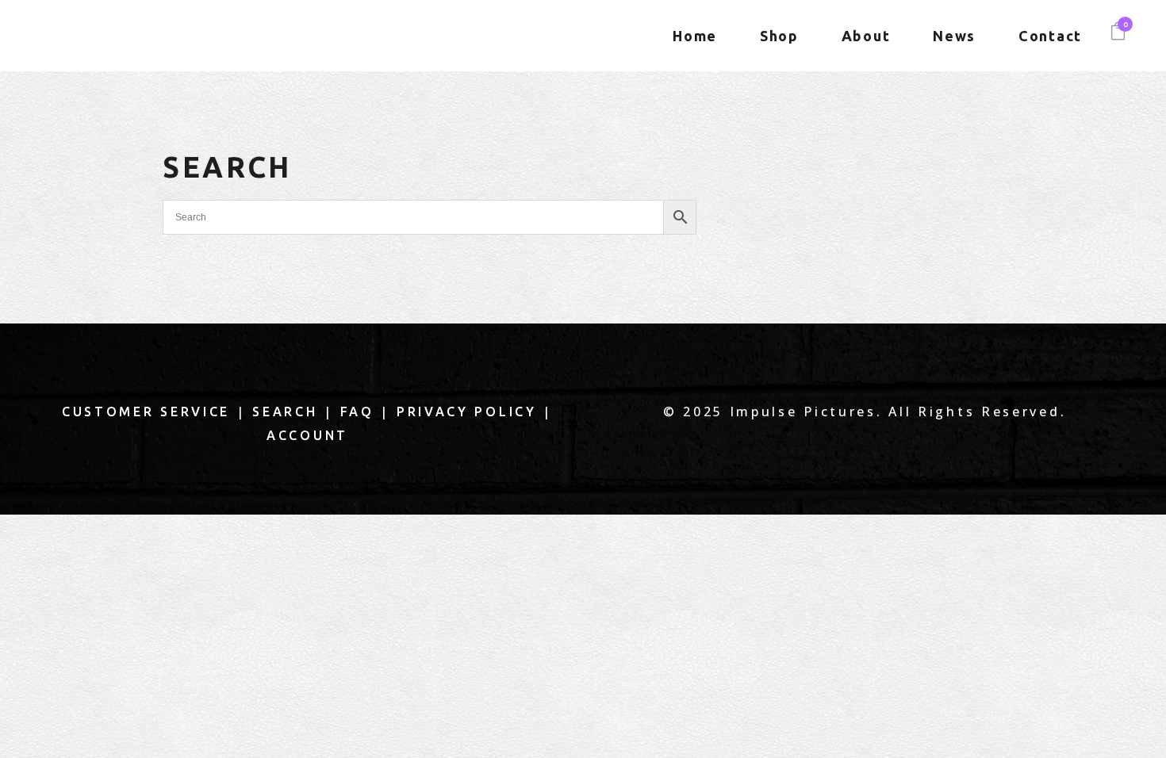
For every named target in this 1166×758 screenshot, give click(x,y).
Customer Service (146, 411)
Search (284, 411)
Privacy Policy (467, 411)
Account (307, 435)
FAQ (357, 411)
